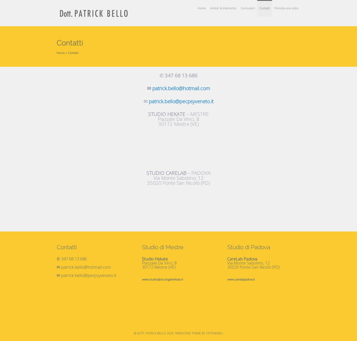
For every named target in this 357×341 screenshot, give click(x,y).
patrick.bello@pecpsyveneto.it (181, 101)
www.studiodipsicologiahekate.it (162, 279)
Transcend (183, 333)
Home (61, 53)
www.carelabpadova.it (241, 279)
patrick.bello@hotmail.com (86, 267)
